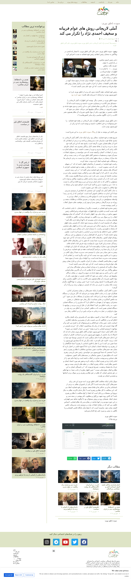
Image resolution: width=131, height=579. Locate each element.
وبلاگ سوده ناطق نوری (87, 132)
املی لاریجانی (97, 43)
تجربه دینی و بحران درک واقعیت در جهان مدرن (69, 486)
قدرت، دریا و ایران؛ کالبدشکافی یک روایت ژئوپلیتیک (91, 487)
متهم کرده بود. (76, 95)
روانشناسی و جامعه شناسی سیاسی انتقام (31, 234)
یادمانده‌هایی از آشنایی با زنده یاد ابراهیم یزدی (69, 508)
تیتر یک (110, 2)
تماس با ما (50, 2)
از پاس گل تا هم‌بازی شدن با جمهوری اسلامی (36, 58)
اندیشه (93, 2)
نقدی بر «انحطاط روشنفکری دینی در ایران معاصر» (112, 509)
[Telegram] (56, 542)
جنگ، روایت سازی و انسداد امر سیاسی (32, 304)
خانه (117, 2)
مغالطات (84, 2)
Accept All (9, 575)
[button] (53, 550)
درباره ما (60, 2)
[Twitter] (74, 542)
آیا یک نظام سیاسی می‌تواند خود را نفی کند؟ (31, 326)
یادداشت (101, 2)
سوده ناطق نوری (76, 43)
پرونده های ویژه (72, 2)
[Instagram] (47, 542)
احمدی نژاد (105, 43)
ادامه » (41, 107)
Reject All (18, 575)
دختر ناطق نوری (87, 43)
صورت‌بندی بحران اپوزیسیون (35, 46)
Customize (29, 575)
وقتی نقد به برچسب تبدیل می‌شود (34, 257)
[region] (65, 573)
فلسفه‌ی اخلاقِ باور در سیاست (35, 451)
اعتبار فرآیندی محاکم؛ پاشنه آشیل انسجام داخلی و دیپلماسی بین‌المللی (111, 487)
